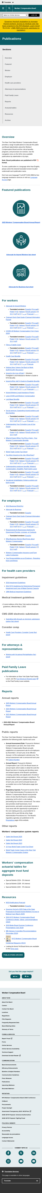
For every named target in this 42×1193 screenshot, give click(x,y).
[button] (3, 8)
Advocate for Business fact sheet (21, 287)
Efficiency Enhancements (10, 1068)
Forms (4, 1042)
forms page (14, 949)
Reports (8, 101)
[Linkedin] (33, 1153)
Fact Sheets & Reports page (27, 679)
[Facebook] (8, 1153)
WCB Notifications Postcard (15, 902)
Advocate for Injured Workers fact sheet (21, 254)
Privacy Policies (7, 1127)
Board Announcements (9, 1064)
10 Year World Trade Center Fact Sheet (19, 847)
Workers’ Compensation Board (25, 8)
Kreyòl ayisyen (31, 312)
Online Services (7, 1045)
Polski (12, 312)
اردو (36, 314)
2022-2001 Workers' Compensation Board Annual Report (19, 723)
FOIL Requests (6, 1019)
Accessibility (6, 1130)
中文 (16, 312)
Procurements (6, 1104)
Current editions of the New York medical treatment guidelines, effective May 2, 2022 (20, 605)
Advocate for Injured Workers (16, 306)
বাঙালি (15, 314)
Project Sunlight (7, 1108)
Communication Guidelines (10, 1075)
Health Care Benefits (13, 356)
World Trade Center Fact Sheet (16, 452)
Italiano (22, 312)
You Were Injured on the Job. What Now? (20, 455)
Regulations (10, 820)
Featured (8, 64)
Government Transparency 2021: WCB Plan (16, 1111)
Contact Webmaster (8, 1141)
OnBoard (5, 1101)
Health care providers (13, 83)
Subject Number (13, 760)
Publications (6, 1081)
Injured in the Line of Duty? (15, 373)
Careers (4, 1005)
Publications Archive (13, 955)
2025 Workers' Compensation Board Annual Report (21, 222)
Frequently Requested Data (10, 1022)
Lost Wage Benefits (12, 399)
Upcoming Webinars (8, 1085)
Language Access (7, 1137)
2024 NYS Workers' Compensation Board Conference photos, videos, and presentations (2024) (22, 919)
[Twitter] (21, 1153)
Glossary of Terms (7, 1029)
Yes (16, 976)
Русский (35, 309)
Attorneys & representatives (15, 89)
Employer (8, 77)
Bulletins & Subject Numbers (11, 1071)
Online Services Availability (10, 1048)
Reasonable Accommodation (11, 1134)
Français (30, 314)
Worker (7, 70)
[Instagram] (8, 1161)
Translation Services (11, 1171)
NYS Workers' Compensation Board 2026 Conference (18, 1097)
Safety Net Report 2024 (14, 840)
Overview (8, 58)
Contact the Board (7, 1009)
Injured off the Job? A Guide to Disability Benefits (22, 381)
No (28, 976)
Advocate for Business (13, 509)
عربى (24, 314)
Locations (5, 1012)
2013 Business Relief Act (14, 506)
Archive (8, 120)
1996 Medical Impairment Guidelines (18, 592)
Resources (9, 114)
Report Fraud (7, 1038)
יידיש (19, 314)
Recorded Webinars (8, 1088)
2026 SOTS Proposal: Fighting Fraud (13, 1118)
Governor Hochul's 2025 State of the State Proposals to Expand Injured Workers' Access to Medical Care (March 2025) (22, 912)
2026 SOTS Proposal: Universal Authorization (16, 1114)
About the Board (7, 1002)
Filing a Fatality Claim (13, 345)
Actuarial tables (10, 108)
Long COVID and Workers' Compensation (20, 396)
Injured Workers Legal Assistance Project (20, 392)
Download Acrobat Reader (11, 1055)
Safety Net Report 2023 (14, 843)
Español (28, 309)
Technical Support (7, 1052)
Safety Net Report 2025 (14, 837)
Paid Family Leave (11, 95)
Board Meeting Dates (8, 1026)
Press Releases (7, 1078)
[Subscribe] (33, 1161)
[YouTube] (21, 1161)
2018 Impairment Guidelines (15, 583)
